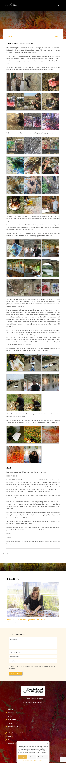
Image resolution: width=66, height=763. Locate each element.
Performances (13, 713)
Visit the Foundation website (33, 698)
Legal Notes (40, 760)
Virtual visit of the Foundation (33, 702)
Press (10, 716)
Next (56, 37)
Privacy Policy (34, 760)
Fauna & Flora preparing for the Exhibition (26, 619)
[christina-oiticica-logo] (12, 4)
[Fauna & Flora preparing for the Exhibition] (33, 599)
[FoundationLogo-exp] (33, 686)
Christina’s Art (13, 727)
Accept (22, 757)
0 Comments (19, 622)
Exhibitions (12, 709)
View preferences (42, 757)
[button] (47, 743)
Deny (31, 757)
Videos (10, 723)
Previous (11, 37)
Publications (12, 720)
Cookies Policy (26, 760)
